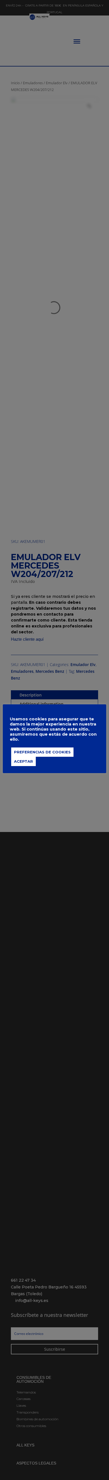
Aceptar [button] (23, 761)
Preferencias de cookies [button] (42, 752)
